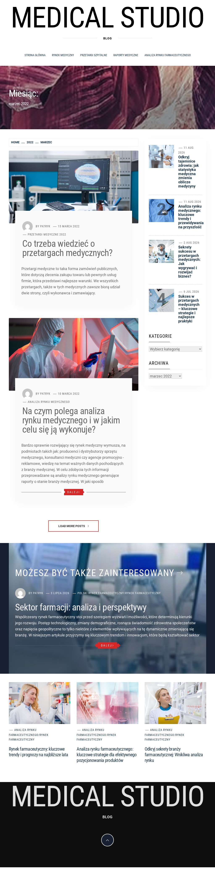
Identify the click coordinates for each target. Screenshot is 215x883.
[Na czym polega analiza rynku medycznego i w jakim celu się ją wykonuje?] (73, 354)
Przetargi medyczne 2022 (47, 234)
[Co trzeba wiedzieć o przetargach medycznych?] (73, 187)
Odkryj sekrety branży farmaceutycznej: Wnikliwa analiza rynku (174, 754)
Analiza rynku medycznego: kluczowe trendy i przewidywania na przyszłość (191, 216)
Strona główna (35, 55)
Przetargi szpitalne (93, 55)
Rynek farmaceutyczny (143, 593)
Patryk (45, 226)
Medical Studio (107, 18)
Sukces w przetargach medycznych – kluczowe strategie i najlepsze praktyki (188, 308)
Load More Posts (72, 526)
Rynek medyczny (63, 55)
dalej (72, 492)
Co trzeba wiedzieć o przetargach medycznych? (67, 248)
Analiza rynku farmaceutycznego (167, 55)
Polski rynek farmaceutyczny (100, 593)
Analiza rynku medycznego (49, 401)
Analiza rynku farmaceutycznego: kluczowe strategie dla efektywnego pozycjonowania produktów (106, 754)
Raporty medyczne (125, 55)
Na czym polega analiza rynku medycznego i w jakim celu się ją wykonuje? (71, 420)
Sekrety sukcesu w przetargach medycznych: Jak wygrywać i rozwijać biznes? (189, 261)
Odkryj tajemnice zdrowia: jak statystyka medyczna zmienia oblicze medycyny (188, 171)
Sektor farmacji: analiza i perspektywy (80, 607)
